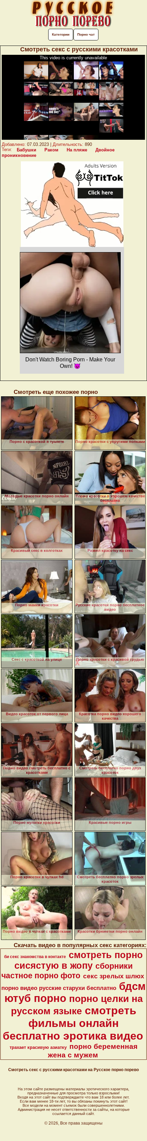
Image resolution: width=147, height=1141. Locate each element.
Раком (51, 149)
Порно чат (86, 34)
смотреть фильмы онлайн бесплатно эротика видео (73, 1023)
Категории (60, 34)
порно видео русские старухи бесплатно (58, 987)
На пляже (77, 149)
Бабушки (26, 149)
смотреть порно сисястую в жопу (78, 960)
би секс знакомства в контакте (35, 956)
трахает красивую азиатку (38, 1047)
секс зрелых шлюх (113, 976)
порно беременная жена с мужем (93, 1050)
